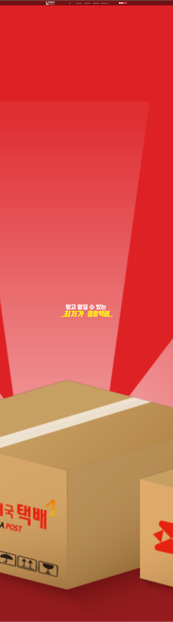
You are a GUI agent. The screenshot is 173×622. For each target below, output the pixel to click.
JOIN (121, 3)
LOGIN (125, 3)
